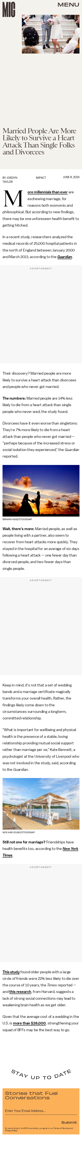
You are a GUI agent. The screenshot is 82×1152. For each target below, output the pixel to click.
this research (20, 992)
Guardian (64, 257)
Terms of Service (61, 1128)
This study (11, 972)
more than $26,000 (29, 1023)
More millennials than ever (48, 192)
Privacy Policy (11, 1131)
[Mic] (9, 9)
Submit (69, 1122)
